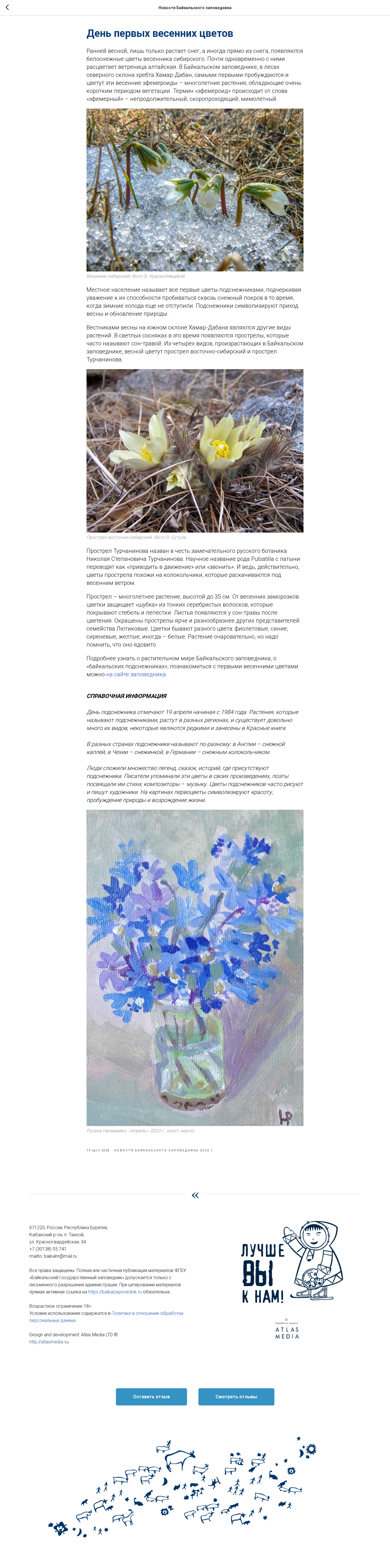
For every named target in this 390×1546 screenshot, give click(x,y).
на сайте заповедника (136, 674)
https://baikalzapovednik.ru (115, 1292)
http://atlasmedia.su (49, 1342)
